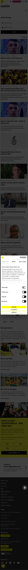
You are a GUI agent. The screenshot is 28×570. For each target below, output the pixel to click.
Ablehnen (14, 312)
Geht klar (14, 307)
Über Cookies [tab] (22, 261)
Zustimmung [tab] (5, 261)
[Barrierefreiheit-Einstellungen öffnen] (24, 487)
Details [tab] (14, 261)
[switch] (24, 292)
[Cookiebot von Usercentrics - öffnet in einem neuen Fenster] (20, 257)
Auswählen (14, 309)
